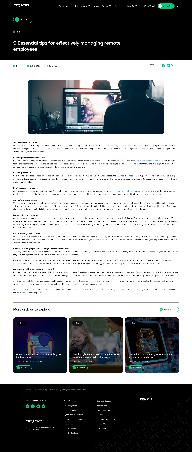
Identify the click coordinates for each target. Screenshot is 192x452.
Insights (100, 415)
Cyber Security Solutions (73, 415)
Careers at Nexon (103, 410)
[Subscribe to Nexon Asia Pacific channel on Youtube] (39, 406)
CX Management (70, 406)
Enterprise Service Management (76, 410)
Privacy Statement (104, 424)
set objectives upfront (121, 145)
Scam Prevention (103, 428)
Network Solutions (71, 424)
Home (28, 390)
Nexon (76, 224)
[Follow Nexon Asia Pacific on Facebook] (33, 406)
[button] (163, 65)
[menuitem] (64, 5)
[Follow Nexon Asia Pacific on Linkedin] (28, 406)
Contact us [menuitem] (167, 6)
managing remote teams (125, 191)
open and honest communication (151, 161)
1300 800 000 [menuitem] (149, 6)
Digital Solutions (70, 428)
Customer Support (104, 401)
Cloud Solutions (70, 401)
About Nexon (102, 406)
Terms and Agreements (106, 419)
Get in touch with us (22, 289)
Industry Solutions (71, 433)
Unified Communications (73, 419)
